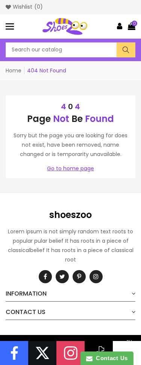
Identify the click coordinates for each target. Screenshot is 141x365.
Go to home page (70, 168)
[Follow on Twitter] (42, 353)
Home (13, 70)
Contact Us (110, 358)
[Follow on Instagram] (70, 353)
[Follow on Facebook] (14, 353)
